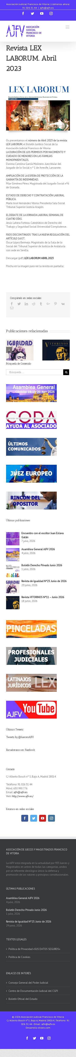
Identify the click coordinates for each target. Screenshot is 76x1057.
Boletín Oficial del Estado (23, 999)
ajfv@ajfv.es (47, 7)
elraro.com (44, 1027)
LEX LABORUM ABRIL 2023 (39, 258)
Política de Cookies (19, 957)
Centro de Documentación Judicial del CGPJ (33, 991)
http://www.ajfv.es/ (22, 796)
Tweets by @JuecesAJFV (20, 737)
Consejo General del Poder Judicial (28, 982)
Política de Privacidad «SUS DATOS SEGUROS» (34, 949)
